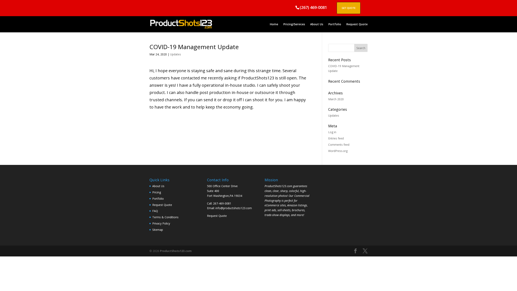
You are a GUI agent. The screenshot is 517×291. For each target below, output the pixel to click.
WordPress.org (338, 151)
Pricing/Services (294, 24)
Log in (332, 132)
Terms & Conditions (165, 217)
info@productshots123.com (233, 208)
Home (274, 24)
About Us (316, 24)
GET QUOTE (348, 8)
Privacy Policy (161, 223)
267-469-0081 (222, 203)
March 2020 (336, 99)
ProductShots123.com (176, 251)
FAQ (155, 211)
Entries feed (336, 138)
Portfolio (334, 24)
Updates (175, 54)
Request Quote (357, 24)
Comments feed (338, 145)
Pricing (156, 192)
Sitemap (157, 230)
